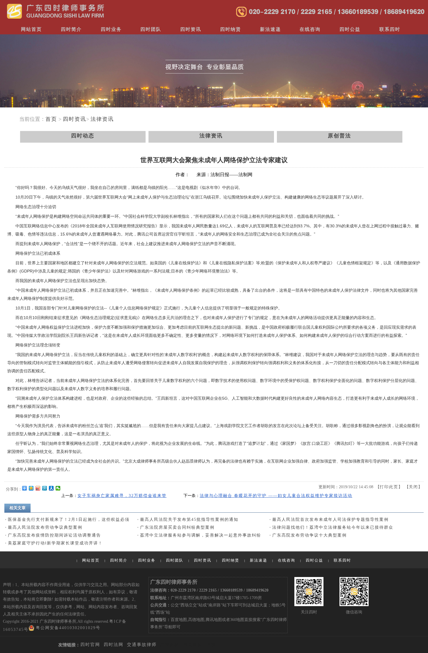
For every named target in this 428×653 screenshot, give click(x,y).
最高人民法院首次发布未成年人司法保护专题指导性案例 (330, 519)
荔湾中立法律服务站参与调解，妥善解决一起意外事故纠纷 (200, 535)
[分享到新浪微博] (38, 488)
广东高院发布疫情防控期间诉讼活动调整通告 (54, 535)
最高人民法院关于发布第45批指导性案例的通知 (189, 519)
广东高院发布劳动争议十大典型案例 (309, 535)
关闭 (413, 487)
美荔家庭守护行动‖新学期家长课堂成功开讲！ (55, 543)
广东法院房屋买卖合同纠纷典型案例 (177, 527)
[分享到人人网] (51, 488)
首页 (51, 119)
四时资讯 (74, 119)
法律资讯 (102, 119)
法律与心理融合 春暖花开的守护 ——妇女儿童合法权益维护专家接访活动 (276, 495)
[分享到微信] (58, 488)
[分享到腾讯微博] (44, 488)
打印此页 (389, 487)
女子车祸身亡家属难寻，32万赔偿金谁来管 (122, 495)
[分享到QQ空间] (31, 488)
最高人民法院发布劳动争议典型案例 (45, 527)
